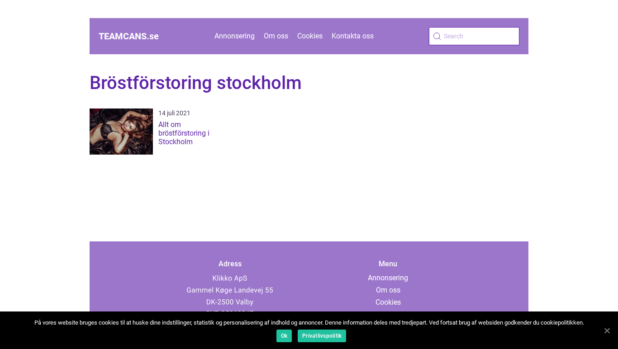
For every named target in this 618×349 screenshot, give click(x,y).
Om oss (276, 36)
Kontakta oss (353, 36)
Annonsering (234, 36)
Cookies (310, 36)
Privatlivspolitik (322, 336)
